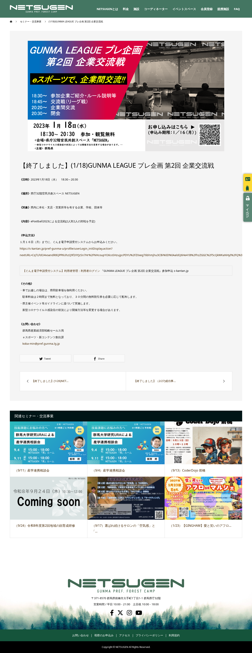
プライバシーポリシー (149, 635)
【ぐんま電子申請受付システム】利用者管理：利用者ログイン (61, 271)
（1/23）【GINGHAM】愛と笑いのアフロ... (200, 525)
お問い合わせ (80, 635)
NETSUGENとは (107, 9)
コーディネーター (156, 9)
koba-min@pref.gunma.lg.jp (41, 343)
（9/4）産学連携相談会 (108, 470)
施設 (136, 9)
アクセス (124, 635)
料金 (126, 9)
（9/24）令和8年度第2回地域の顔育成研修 (45, 525)
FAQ (237, 9)
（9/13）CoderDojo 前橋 (187, 470)
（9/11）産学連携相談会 (32, 470)
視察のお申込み (104, 635)
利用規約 (174, 635)
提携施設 (223, 9)
